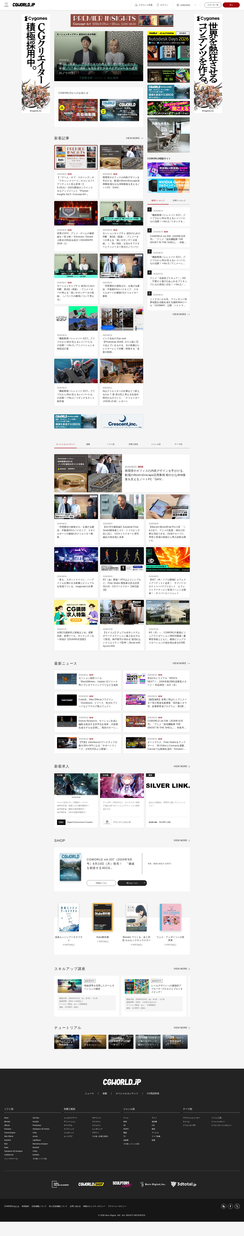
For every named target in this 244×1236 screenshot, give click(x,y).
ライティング (69, 1129)
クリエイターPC (189, 1125)
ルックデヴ (68, 1136)
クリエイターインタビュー (221, 1125)
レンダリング (97, 1129)
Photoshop (37, 1125)
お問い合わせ (75, 1206)
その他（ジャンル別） (131, 1144)
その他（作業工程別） (100, 1136)
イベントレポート (218, 1122)
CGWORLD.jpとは (11, 1206)
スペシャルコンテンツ (127, 1093)
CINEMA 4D (8, 1155)
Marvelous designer (40, 1144)
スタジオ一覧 (212, 5)
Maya (6, 1118)
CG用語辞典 (153, 1093)
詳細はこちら (101, 883)
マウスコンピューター (191, 1118)
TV (124, 1136)
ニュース (89, 1093)
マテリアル (68, 1125)
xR (124, 1125)
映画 (125, 1122)
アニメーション (70, 1122)
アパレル (155, 1133)
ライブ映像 (156, 1136)
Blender (7, 1122)
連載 (105, 1093)
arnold (35, 1136)
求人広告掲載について (58, 1206)
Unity (35, 1133)
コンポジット (69, 1133)
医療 (153, 1140)
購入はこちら (132, 883)
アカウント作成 (145, 5)
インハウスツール (11, 1159)
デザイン (95, 1133)
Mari (6, 1144)
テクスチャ (96, 1122)
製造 (153, 1129)
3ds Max (36, 1118)
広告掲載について (39, 1206)
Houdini (36, 1122)
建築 (125, 1133)
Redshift (36, 1148)
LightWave (37, 1140)
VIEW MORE (133, 138)
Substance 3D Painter (41, 1129)
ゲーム (125, 1118)
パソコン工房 (216, 1118)
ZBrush (7, 1125)
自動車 (125, 1140)
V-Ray (35, 1151)
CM (153, 1125)
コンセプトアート (70, 1118)
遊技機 (154, 1122)
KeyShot (7, 1140)
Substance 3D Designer (13, 1151)
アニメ (154, 1118)
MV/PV (126, 1129)
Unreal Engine (9, 1133)
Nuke (6, 1148)
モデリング (96, 1118)
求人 (231, 5)
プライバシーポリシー (117, 1206)
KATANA (36, 1155)
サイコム (186, 1122)
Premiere (7, 1129)
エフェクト (96, 1125)
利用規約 (25, 1206)
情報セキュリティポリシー (94, 1206)
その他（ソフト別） (40, 1159)
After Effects (8, 1136)
